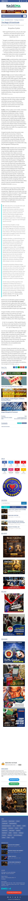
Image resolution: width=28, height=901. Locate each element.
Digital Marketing (13, 823)
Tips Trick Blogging (18, 835)
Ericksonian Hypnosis (6, 825)
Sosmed (4, 835)
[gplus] (12, 897)
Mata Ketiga (11, 830)
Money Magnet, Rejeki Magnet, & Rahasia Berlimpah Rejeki (12, 399)
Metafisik (18, 830)
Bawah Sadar (11, 821)
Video (8, 837)
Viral (13, 837)
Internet (16, 828)
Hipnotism (4, 828)
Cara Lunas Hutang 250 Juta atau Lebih (12, 386)
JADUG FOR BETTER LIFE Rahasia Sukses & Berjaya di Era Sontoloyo (16, 521)
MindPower (4, 832)
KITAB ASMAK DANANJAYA (14, 862)
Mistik (10, 832)
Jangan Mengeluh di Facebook (9, 412)
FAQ (14, 825)
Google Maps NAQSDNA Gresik (14, 892)
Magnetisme (4, 830)
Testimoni (10, 835)
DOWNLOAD (4, 823)
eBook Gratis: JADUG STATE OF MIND (17, 509)
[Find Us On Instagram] (6, 888)
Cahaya (17, 821)
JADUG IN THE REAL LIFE (13, 527)
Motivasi (15, 832)
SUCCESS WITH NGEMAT (14, 844)
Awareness (4, 821)
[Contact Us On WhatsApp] (8, 888)
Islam (21, 828)
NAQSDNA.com (17, 899)
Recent (5, 507)
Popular (14, 507)
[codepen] (17, 897)
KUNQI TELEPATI (12, 856)
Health (24, 825)
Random (22, 507)
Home (2, 19)
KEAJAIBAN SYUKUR (9, 19)
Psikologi (21, 832)
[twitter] (21, 1)
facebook (24, 423)
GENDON (18, 825)
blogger (19, 423)
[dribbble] (20, 897)
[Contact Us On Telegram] (10, 888)
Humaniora (11, 828)
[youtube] (26, 1)
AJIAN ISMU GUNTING (13, 515)
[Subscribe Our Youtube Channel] (4, 888)
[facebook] (19, 1)
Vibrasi (3, 837)
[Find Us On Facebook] (2, 888)
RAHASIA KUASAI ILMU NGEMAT (15, 850)
